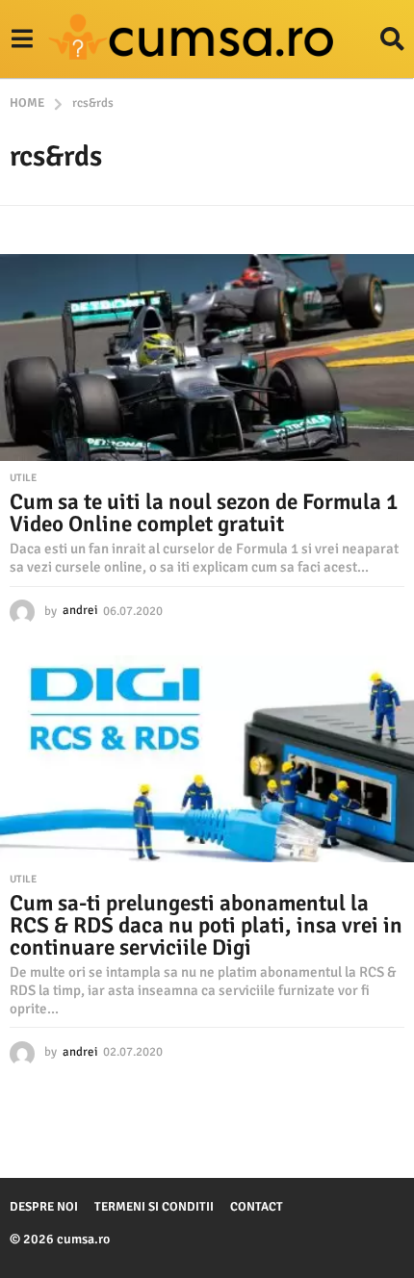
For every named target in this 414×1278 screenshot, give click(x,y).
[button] (22, 39)
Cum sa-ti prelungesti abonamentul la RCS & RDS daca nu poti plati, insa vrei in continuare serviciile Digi (206, 925)
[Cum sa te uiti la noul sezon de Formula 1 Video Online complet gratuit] (207, 357)
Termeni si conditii (154, 1206)
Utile (23, 478)
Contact (256, 1206)
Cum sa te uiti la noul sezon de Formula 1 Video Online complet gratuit (204, 513)
